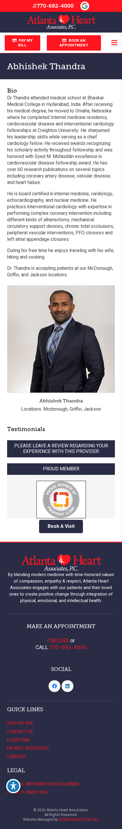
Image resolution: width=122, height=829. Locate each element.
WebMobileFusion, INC (79, 819)
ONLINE (58, 640)
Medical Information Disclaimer (43, 784)
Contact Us (20, 732)
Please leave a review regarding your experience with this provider (61, 448)
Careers (16, 757)
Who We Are (20, 723)
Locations (18, 740)
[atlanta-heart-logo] (61, 22)
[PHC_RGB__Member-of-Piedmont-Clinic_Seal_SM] (61, 496)
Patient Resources (28, 748)
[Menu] (114, 42)
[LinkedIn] (67, 686)
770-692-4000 (55, 6)
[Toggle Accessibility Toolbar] (13, 786)
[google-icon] (84, 5)
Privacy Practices (27, 792)
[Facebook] (54, 686)
